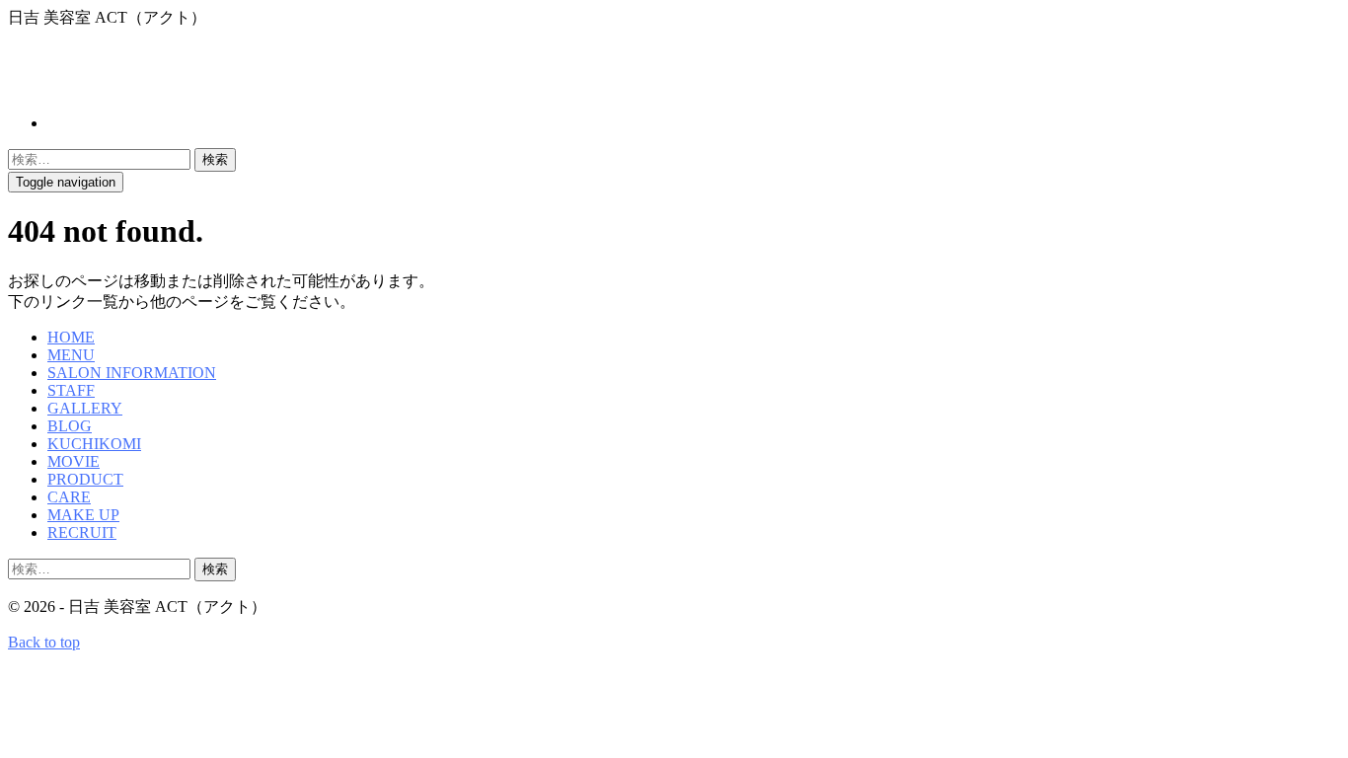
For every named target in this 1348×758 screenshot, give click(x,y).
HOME (71, 337)
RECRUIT (81, 532)
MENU (71, 354)
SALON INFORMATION (131, 372)
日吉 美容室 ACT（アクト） (208, 70)
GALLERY (84, 408)
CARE (69, 497)
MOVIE (73, 461)
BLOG (69, 425)
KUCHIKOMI (94, 443)
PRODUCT (85, 479)
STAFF (71, 390)
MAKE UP (83, 514)
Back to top (44, 642)
